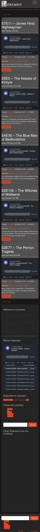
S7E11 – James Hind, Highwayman (18, 25)
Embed (3, 59)
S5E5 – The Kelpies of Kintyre (18, 80)
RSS (28, 61)
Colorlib (20, 531)
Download (11, 57)
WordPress (34, 531)
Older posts (7, 14)
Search (5, 421)
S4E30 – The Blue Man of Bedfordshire (19, 137)
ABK (16, 31)
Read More (6, 70)
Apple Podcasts (14, 61)
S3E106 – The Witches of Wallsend (19, 192)
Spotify (23, 61)
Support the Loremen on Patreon (14, 331)
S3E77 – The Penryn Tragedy (17, 249)
